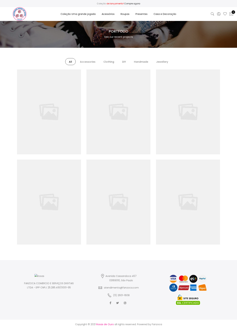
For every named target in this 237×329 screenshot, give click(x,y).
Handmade (141, 62)
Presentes (141, 14)
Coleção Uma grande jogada (78, 14)
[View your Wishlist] (225, 14)
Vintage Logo (49, 104)
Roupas (125, 14)
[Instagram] (125, 303)
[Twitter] (118, 303)
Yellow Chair (49, 194)
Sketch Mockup (188, 104)
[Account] (219, 14)
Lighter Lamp (118, 194)
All (70, 62)
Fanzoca (157, 324)
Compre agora (132, 3)
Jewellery (162, 62)
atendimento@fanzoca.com (121, 287)
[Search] (212, 14)
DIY (124, 62)
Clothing (108, 62)
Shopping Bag (188, 194)
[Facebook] (111, 303)
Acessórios (108, 14)
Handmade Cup (118, 104)
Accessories (87, 62)
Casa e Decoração (165, 14)
